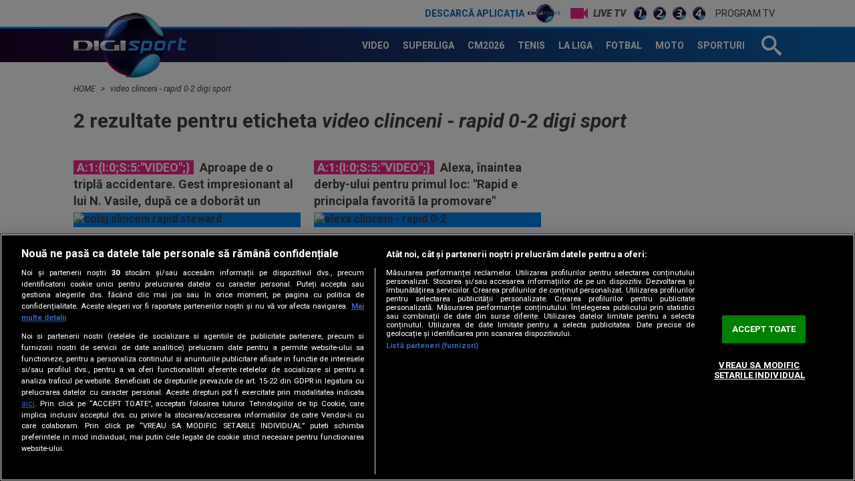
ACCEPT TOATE (764, 329)
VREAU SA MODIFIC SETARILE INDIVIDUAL (759, 370)
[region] (427, 357)
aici (28, 403)
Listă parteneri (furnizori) (432, 345)
